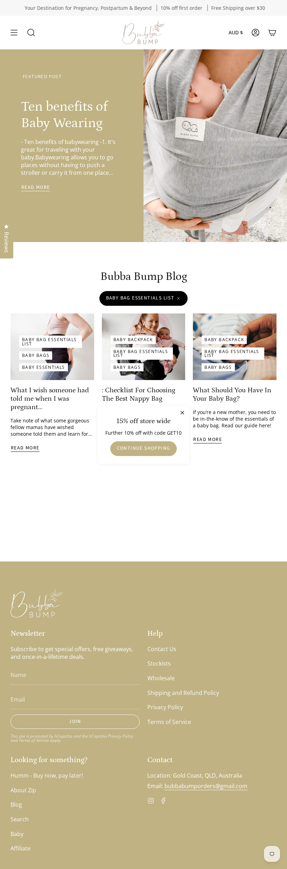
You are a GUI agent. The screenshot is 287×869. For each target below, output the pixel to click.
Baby (16, 834)
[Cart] (272, 32)
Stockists (159, 663)
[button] (31, 32)
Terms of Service (34, 740)
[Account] (255, 32)
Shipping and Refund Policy (183, 693)
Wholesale (161, 678)
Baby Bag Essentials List (140, 298)
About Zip (23, 790)
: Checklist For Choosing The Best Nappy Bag (138, 394)
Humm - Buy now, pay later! (46, 775)
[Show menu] (14, 32)
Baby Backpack (133, 339)
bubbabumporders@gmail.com (205, 786)
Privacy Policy (120, 736)
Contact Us (161, 649)
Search (19, 819)
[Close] (182, 412)
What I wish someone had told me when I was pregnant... (49, 398)
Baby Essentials (43, 367)
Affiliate (20, 848)
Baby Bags (35, 355)
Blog (16, 804)
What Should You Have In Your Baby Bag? (232, 394)
